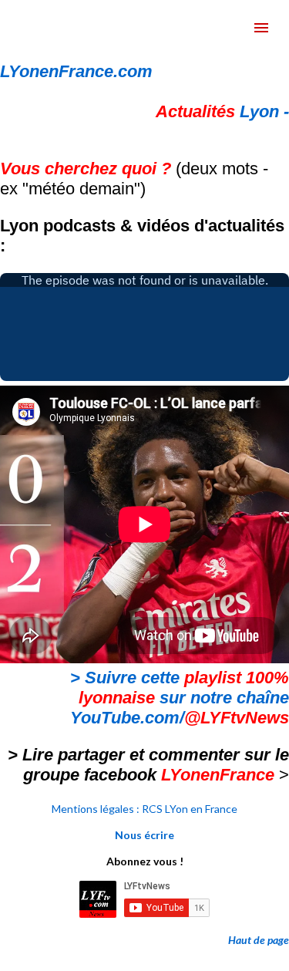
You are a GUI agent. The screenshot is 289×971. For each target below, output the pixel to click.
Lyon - (222, 111)
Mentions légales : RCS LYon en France (144, 808)
